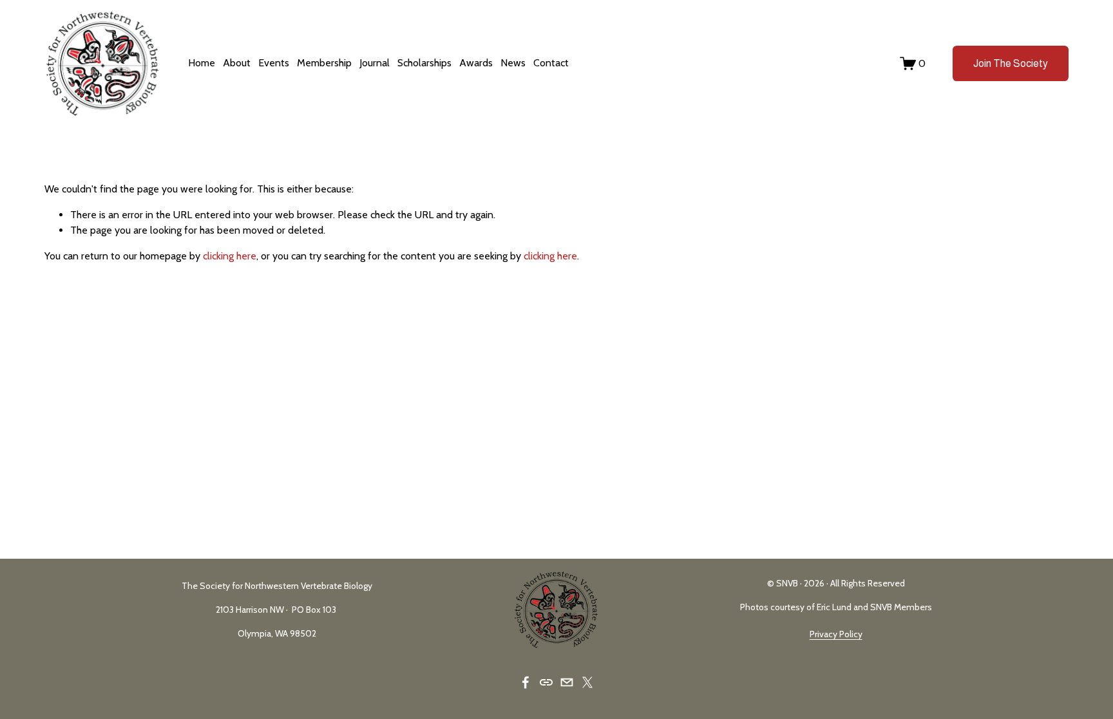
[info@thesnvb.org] (566, 682)
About (237, 63)
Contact (551, 63)
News (513, 63)
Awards (476, 63)
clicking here (229, 256)
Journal (374, 63)
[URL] (546, 682)
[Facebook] (525, 682)
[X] (587, 682)
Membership (324, 63)
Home (201, 63)
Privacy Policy (836, 634)
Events (273, 63)
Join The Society (1010, 63)
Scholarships (424, 63)
